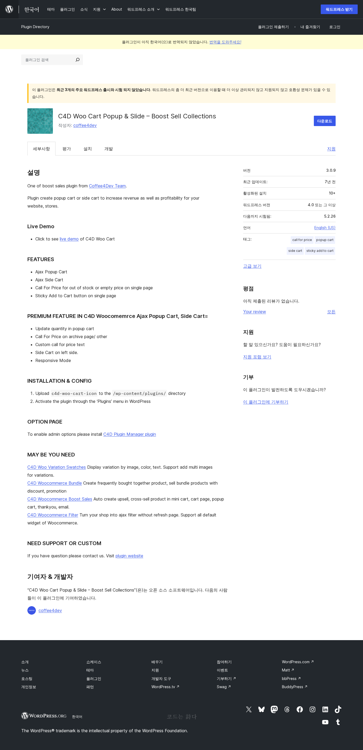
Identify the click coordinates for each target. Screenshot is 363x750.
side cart (295, 251)
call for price (302, 240)
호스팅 (26, 678)
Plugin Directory (35, 26)
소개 (25, 662)
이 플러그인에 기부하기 (265, 401)
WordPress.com (298, 662)
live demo (69, 239)
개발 (108, 148)
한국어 (77, 716)
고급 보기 (252, 266)
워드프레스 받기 (339, 9)
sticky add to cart (320, 251)
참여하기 (224, 662)
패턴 (90, 686)
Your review (254, 311)
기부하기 (226, 678)
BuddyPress (295, 686)
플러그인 (93, 678)
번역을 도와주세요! (225, 42)
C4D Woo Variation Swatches (56, 467)
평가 (66, 148)
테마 (90, 670)
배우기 (157, 662)
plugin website (129, 555)
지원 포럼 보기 (257, 356)
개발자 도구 (161, 678)
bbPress (291, 678)
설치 (87, 148)
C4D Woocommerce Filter (52, 515)
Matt (288, 670)
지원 (331, 148)
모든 (331, 311)
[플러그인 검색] (77, 59)
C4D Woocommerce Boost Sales (59, 499)
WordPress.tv (165, 686)
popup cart (325, 240)
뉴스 (25, 670)
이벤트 (222, 670)
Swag (224, 686)
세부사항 (41, 148)
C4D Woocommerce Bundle (54, 483)
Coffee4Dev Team (107, 185)
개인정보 (28, 686)
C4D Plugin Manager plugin (129, 434)
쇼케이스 (93, 662)
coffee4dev (85, 125)
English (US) (325, 227)
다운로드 (324, 121)
